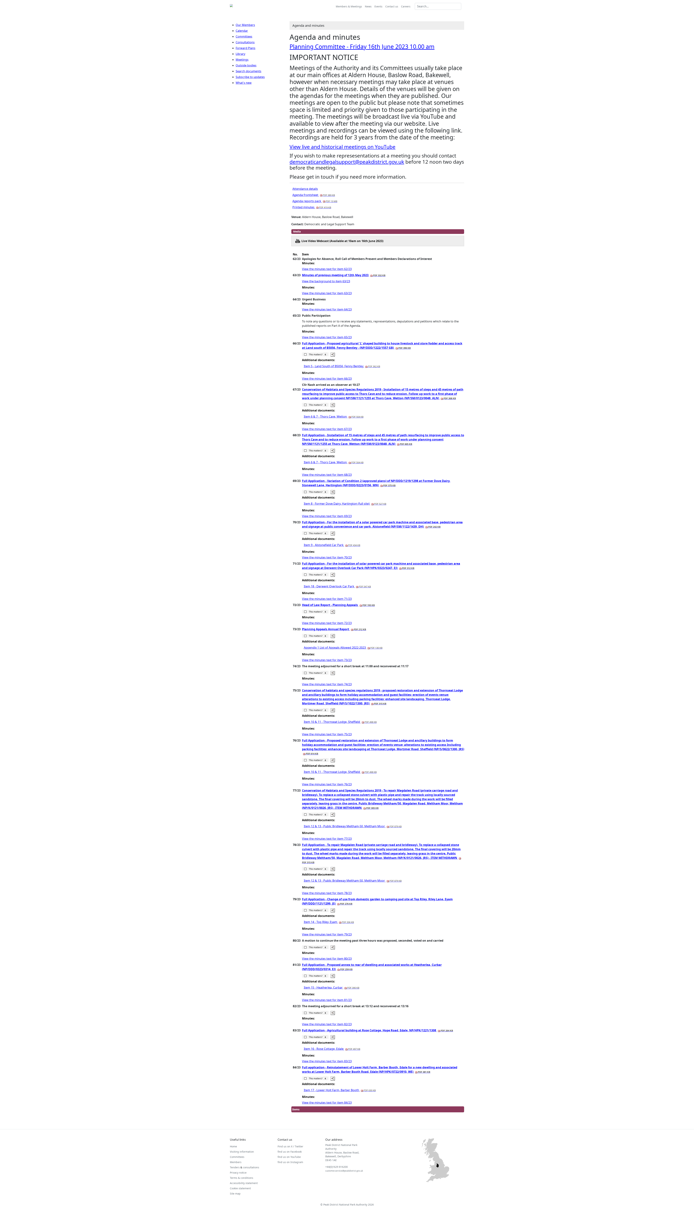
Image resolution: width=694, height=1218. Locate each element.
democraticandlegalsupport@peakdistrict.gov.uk (347, 161)
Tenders (235, 1167)
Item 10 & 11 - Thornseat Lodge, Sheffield (340, 722)
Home (233, 1146)
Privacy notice (238, 1172)
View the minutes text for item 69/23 (327, 516)
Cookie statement (240, 1188)
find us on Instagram (290, 1162)
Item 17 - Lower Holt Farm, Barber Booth (340, 1090)
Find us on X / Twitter (290, 1146)
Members (235, 1162)
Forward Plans (245, 48)
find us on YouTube (289, 1157)
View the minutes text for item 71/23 (327, 599)
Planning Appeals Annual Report (334, 629)
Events (378, 6)
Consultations (245, 42)
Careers (405, 6)
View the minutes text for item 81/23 (327, 1000)
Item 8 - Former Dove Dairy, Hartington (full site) (345, 504)
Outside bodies (246, 65)
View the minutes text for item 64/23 (327, 309)
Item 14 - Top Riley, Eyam (329, 922)
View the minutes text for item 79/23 (327, 934)
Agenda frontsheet (313, 195)
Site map (235, 1193)
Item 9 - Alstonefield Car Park (332, 545)
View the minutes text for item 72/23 (327, 623)
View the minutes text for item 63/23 (327, 293)
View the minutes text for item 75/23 (327, 734)
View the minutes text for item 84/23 (327, 1103)
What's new (244, 83)
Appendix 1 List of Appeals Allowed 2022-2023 (343, 648)
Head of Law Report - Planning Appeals (338, 605)
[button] (315, 354)
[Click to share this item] (333, 355)
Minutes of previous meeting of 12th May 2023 (343, 275)
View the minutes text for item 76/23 (327, 784)
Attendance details (305, 189)
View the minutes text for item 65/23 (327, 337)
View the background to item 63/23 (326, 281)
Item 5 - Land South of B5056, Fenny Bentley (342, 366)
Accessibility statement (244, 1183)
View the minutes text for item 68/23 (327, 475)
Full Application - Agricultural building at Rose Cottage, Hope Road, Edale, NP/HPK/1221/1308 (377, 1030)
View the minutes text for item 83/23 (327, 1061)
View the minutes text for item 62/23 (327, 269)
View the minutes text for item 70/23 (327, 557)
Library (240, 54)
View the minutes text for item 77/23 (327, 839)
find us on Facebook (290, 1151)
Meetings (242, 60)
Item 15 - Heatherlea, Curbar (331, 988)
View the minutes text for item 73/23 (327, 660)
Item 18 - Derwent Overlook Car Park (337, 586)
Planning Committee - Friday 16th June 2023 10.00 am (362, 46)
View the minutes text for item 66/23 (327, 379)
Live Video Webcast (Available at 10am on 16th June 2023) (342, 241)
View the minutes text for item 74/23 (327, 684)
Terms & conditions (241, 1178)
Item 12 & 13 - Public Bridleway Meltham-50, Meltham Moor (353, 826)
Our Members (245, 25)
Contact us (391, 6)
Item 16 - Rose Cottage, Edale (332, 1049)
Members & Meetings (349, 6)
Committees (244, 36)
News (368, 6)
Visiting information (242, 1151)
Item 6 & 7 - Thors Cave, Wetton (333, 417)
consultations (251, 1167)
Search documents (248, 71)
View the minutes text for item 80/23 (327, 959)
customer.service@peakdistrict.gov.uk (344, 1170)
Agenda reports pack (314, 201)
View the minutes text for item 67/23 (327, 429)
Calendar (242, 31)
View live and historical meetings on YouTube (342, 146)
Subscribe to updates (250, 77)
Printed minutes (311, 207)
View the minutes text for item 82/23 (327, 1024)
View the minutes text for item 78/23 (327, 893)
